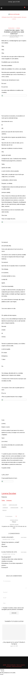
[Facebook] (7, 3)
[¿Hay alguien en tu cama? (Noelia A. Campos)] (14, 632)
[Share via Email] (22, 516)
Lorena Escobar (9, 493)
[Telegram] (20, 3)
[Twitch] (18, 3)
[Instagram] (15, 8)
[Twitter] (9, 3)
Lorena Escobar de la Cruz (16, 35)
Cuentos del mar (13, 504)
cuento (4, 504)
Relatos (4, 510)
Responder (23, 537)
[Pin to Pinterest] (21, 516)
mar (22, 507)
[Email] (18, 8)
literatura (5, 507)
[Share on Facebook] (18, 516)
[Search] (26, 8)
